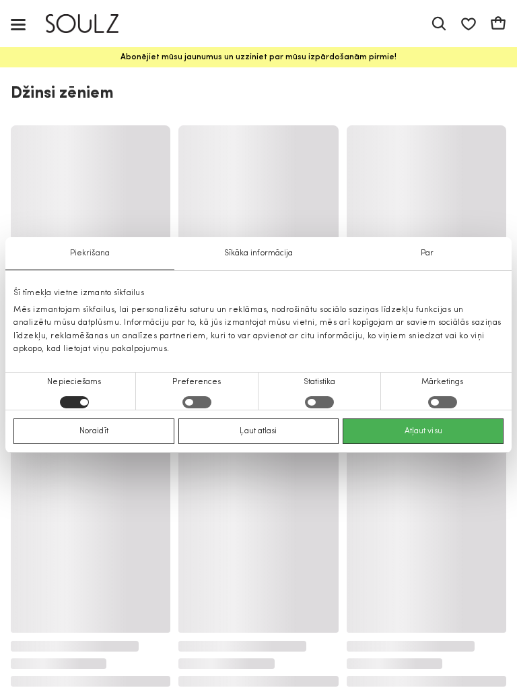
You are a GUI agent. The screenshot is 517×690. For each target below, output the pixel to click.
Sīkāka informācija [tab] (259, 253)
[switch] (196, 402)
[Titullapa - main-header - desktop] (92, 24)
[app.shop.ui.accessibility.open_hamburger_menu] (18, 24)
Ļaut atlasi (258, 431)
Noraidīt (93, 431)
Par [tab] (427, 253)
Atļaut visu (423, 431)
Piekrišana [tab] (90, 253)
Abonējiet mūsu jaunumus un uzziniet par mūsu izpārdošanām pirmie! (258, 57)
